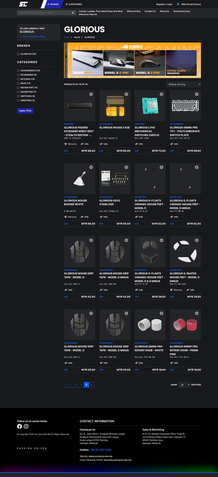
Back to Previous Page (33, 36)
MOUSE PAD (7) (28, 92)
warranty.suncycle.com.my (118, 460)
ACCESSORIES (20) (30, 70)
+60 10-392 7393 (100, 449)
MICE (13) (26, 83)
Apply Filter (25, 110)
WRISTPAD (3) (28, 100)
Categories (75, 4)
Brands (54, 4)
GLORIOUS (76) (28, 54)
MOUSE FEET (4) (29, 87)
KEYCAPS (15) (28, 79)
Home (67, 37)
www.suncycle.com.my (100, 456)
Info (86, 144)
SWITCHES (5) (28, 96)
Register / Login (164, 4)
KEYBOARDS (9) (29, 74)
